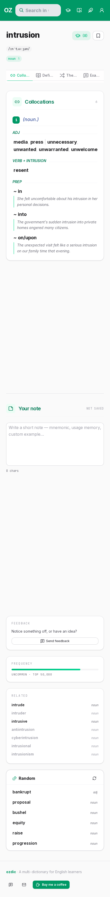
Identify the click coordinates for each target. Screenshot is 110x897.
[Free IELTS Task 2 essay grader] (90, 10)
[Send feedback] (10, 884)
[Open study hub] (68, 10)
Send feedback (58, 641)
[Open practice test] (79, 10)
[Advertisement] (55, 326)
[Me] (102, 10)
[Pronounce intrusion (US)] (37, 49)
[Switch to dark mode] (78, 885)
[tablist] (55, 75)
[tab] (20, 75)
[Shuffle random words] (94, 778)
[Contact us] (24, 884)
